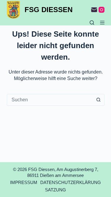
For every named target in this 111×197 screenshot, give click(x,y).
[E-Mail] (94, 10)
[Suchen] (92, 22)
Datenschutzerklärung (70, 182)
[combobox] (50, 100)
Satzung (55, 189)
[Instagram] (101, 10)
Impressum (23, 182)
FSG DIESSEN (49, 10)
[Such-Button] (98, 99)
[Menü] (102, 22)
